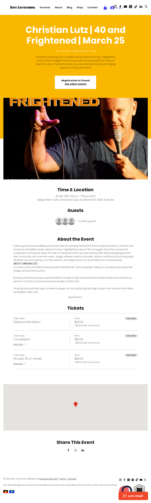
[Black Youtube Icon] (125, 7)
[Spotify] (132, 479)
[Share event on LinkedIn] (82, 450)
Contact (72, 478)
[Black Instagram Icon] (115, 7)
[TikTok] (136, 7)
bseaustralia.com (48, 478)
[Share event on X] (75, 450)
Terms (62, 478)
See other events (75, 84)
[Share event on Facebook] (68, 450)
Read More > (75, 297)
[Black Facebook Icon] (120, 7)
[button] (44, 7)
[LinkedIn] (141, 7)
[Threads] (131, 7)
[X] (146, 7)
